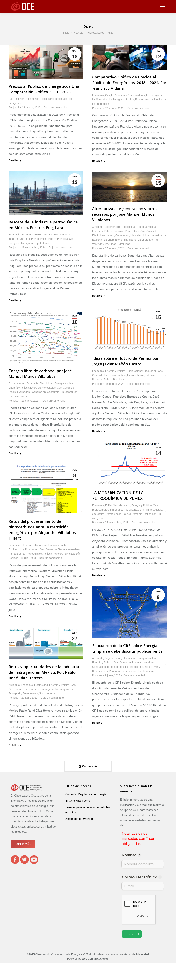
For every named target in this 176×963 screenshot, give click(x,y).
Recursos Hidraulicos (117, 244)
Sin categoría (72, 553)
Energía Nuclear (147, 226)
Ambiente (97, 226)
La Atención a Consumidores (128, 95)
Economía (98, 95)
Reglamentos (146, 671)
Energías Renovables (126, 231)
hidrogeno (116, 509)
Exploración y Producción (142, 370)
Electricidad (129, 226)
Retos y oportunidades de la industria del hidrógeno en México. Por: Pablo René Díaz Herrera (44, 672)
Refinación (150, 513)
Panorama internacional (123, 671)
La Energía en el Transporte (120, 239)
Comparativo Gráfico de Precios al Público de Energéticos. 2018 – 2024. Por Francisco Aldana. (129, 82)
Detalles (14, 160)
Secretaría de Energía (79, 818)
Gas (11, 98)
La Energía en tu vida (27, 98)
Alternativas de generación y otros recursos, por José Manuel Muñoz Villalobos (124, 214)
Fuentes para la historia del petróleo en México (87, 810)
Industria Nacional (19, 238)
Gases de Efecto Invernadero (109, 375)
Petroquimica (39, 238)
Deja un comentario (55, 107)
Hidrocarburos (62, 234)
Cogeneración (113, 226)
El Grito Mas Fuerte (77, 800)
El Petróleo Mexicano (34, 234)
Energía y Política (102, 231)
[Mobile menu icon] (162, 6)
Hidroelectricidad (140, 235)
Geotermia (53, 392)
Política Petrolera (58, 238)
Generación (122, 235)
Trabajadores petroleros (35, 243)
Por (14, 107)
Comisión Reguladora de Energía (85, 794)
